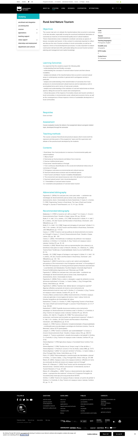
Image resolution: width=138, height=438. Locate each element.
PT (116, 8)
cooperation (81, 8)
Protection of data (21, 420)
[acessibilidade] (113, 8)
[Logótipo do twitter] (24, 400)
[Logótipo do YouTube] (31, 400)
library (62, 413)
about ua (46, 8)
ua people (83, 408)
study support (22, 40)
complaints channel (49, 406)
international (94, 8)
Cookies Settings (92, 434)
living (63, 8)
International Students (67, 2)
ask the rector (47, 399)
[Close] (135, 434)
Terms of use (31, 420)
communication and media (89, 413)
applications (22, 33)
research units (64, 411)
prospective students (87, 399)
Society (87, 2)
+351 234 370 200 (106, 408)
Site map (48, 420)
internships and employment (27, 43)
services (62, 408)
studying (55, 8)
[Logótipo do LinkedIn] (27, 400)
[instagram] (32, 2)
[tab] (28, 22)
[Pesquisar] (120, 8)
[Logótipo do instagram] (20, 400)
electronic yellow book (49, 408)
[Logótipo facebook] (17, 400)
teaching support (23, 36)
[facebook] (28, 2)
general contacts (106, 412)
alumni (83, 406)
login (117, 2)
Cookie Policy (24, 435)
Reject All (106, 434)
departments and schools (26, 47)
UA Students (58, 2)
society (83, 411)
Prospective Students (48, 2)
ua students (84, 402)
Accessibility (40, 420)
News (18, 2)
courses (21, 29)
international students (87, 404)
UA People (82, 2)
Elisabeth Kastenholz (104, 38)
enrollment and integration (26, 22)
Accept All (119, 434)
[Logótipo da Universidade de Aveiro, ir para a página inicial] (24, 8)
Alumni (76, 2)
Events (24, 2)
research (71, 8)
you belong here (23, 26)
